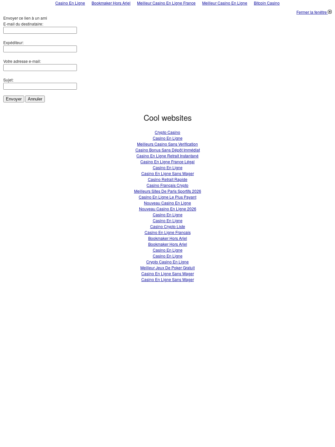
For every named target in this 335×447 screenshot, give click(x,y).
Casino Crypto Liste (167, 226)
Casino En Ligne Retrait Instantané (167, 155)
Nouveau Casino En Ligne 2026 (167, 208)
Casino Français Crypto (167, 185)
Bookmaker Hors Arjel (167, 238)
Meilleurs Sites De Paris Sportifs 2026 (167, 191)
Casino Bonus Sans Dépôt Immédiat (167, 149)
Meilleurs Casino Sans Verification (167, 144)
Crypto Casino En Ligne (167, 261)
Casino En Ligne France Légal (167, 161)
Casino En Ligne (168, 138)
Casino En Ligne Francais (168, 232)
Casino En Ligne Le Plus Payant (167, 197)
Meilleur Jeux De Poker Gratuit (167, 267)
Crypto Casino (167, 132)
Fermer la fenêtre (312, 12)
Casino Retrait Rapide (167, 179)
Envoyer (14, 99)
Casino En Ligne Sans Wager (167, 173)
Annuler (35, 99)
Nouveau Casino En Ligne (167, 203)
